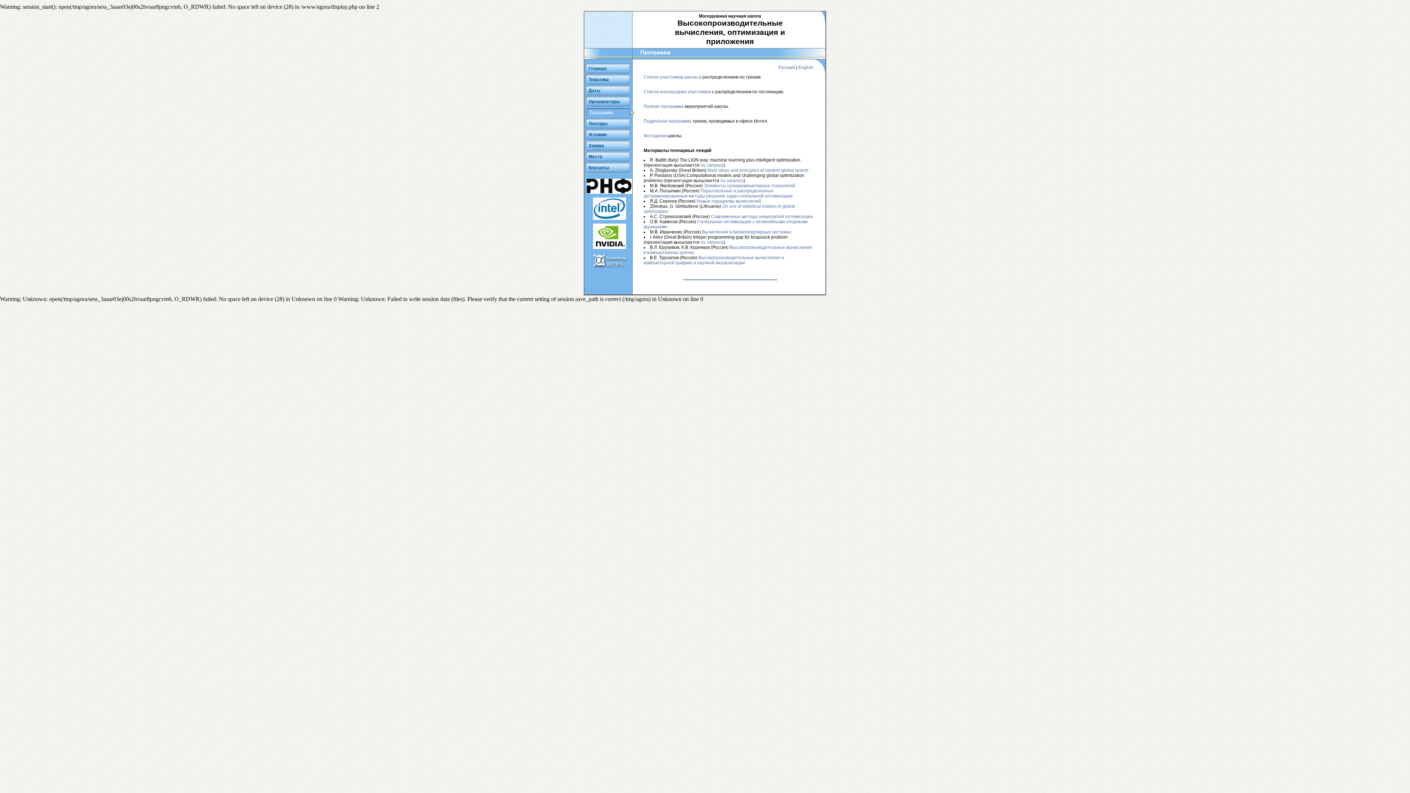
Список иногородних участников (677, 91)
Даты (594, 90)
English (805, 67)
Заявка (596, 145)
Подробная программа (667, 121)
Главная (598, 68)
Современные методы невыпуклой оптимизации (762, 216)
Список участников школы (671, 77)
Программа (601, 112)
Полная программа (664, 106)
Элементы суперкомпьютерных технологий (749, 185)
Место (595, 156)
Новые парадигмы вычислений (729, 201)
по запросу (712, 165)
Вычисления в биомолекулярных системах (746, 232)
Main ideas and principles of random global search (758, 170)
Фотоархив (655, 135)
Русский (786, 67)
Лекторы (598, 123)
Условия (598, 134)
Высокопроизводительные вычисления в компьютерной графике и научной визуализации (714, 260)
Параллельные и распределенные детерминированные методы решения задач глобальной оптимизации (718, 193)
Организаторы (604, 101)
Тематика (599, 79)
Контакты (599, 167)
